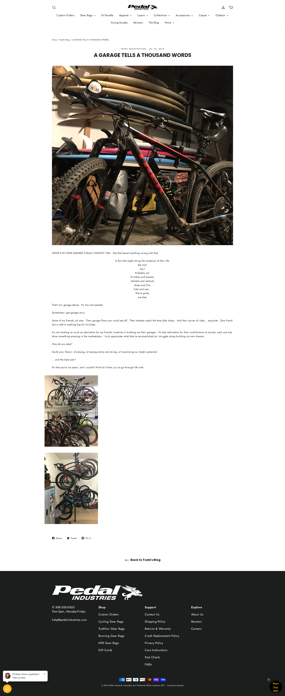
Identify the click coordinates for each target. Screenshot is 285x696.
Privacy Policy (154, 643)
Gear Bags (86, 15)
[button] (276, 687)
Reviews (138, 23)
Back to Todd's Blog (145, 560)
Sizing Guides (119, 23)
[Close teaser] (268, 679)
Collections (161, 15)
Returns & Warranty (158, 629)
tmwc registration (133, 48)
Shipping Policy (155, 621)
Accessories (183, 15)
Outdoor (221, 15)
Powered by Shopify (175, 685)
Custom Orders (65, 15)
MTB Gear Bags (108, 643)
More (168, 23)
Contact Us (152, 614)
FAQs (148, 664)
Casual (203, 15)
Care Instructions (156, 650)
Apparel (124, 15)
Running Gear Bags (111, 636)
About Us (197, 614)
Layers (141, 15)
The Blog (154, 23)
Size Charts (152, 657)
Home (54, 39)
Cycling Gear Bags (111, 621)
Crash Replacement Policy (162, 636)
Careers (196, 629)
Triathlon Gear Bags (111, 629)
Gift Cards (105, 650)
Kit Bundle (107, 15)
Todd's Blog (64, 39)
